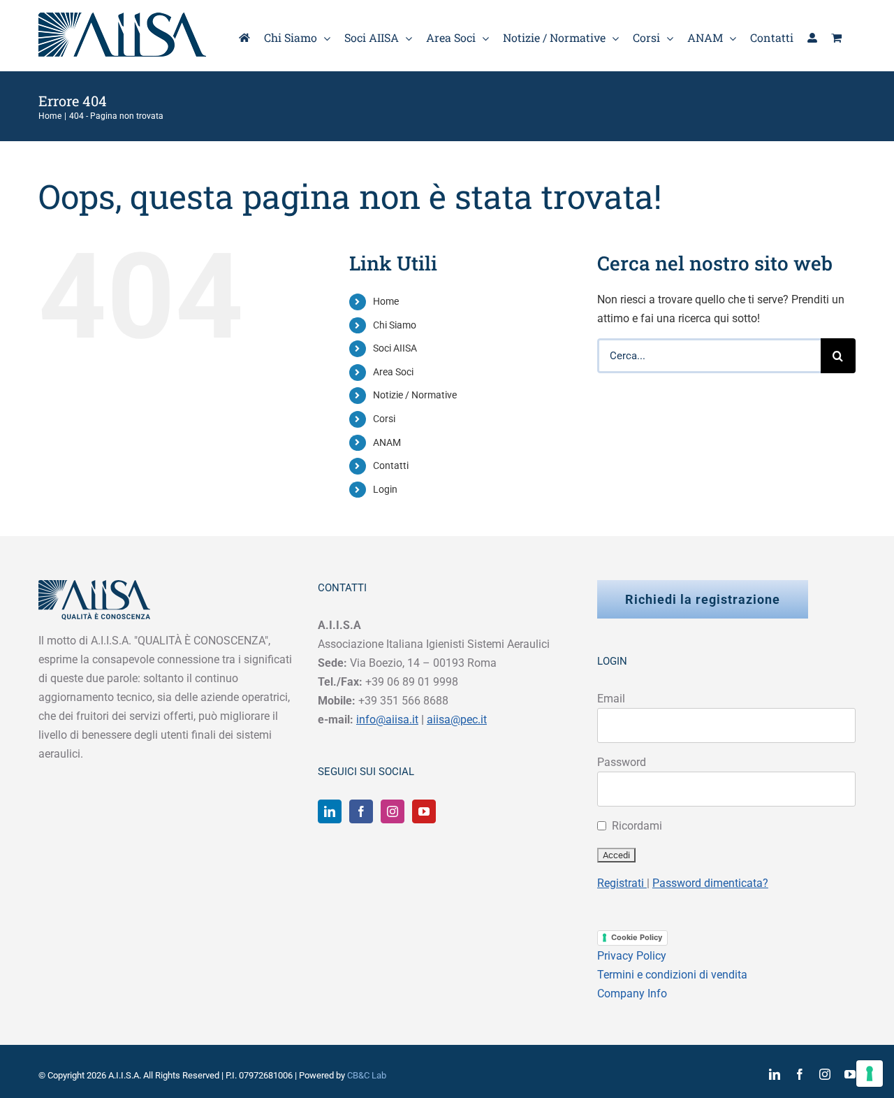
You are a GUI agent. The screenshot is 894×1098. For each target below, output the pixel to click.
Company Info (632, 993)
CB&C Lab (366, 1075)
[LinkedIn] (330, 811)
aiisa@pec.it (457, 719)
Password (621, 762)
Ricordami (637, 825)
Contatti (391, 465)
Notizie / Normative (415, 394)
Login (385, 489)
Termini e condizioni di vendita (672, 974)
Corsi (384, 418)
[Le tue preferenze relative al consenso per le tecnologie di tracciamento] (869, 1073)
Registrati (622, 883)
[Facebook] (361, 811)
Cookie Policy (636, 937)
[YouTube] (424, 811)
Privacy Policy (631, 955)
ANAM (387, 442)
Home (386, 301)
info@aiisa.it (387, 719)
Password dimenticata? (710, 883)
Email (611, 698)
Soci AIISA (395, 348)
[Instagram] (392, 811)
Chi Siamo (394, 325)
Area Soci (393, 371)
